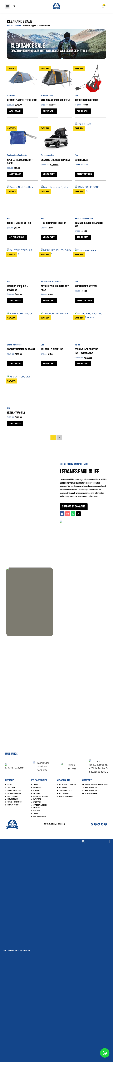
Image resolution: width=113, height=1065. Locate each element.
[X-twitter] (78, 513)
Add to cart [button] (15, 111)
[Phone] (92, 824)
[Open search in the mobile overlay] (14, 6)
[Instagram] (67, 513)
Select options (84, 174)
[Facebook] (62, 513)
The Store (17, 25)
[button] (7, 6)
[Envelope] (98, 824)
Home (9, 25)
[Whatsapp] (73, 513)
